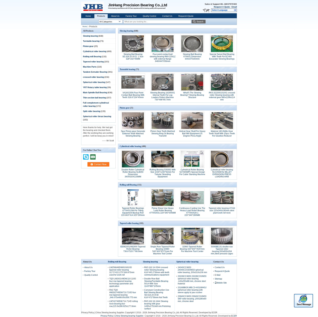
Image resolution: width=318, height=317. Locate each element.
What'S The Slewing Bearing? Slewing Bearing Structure (192, 95)
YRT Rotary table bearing (95, 87)
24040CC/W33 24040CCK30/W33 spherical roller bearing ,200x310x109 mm (192, 270)
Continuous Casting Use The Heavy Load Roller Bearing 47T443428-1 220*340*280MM (192, 211)
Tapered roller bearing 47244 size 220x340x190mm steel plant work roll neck (222, 210)
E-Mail (217, 275)
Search (200, 21)
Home (88, 16)
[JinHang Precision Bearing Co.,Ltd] (235, 10)
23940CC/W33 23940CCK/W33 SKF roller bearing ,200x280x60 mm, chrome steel (192, 298)
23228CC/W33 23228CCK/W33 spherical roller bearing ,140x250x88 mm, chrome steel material (192, 280)
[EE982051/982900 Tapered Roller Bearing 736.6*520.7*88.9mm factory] (133, 236)
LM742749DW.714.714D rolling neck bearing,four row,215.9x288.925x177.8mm (123, 303)
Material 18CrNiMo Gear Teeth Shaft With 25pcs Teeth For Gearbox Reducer (222, 133)
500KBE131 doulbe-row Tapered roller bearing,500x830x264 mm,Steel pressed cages (222, 250)
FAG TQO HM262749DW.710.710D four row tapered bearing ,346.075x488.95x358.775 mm (123, 294)
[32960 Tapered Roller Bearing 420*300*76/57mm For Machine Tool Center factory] (192, 236)
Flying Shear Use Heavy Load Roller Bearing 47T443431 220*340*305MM (162, 210)
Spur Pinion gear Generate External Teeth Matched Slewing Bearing (133, 133)
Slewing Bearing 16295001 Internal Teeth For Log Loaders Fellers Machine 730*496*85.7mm (162, 96)
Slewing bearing (90, 36)
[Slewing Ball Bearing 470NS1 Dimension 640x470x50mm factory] (192, 43)
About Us (115, 16)
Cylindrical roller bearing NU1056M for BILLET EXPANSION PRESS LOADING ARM (222, 173)
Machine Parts (90, 67)
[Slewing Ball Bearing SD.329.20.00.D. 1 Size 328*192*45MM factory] (133, 43)
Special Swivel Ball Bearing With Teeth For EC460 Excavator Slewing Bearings (222, 56)
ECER (214, 312)
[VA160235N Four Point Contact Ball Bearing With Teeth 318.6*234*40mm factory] (133, 82)
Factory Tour (131, 16)
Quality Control (149, 16)
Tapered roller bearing (93, 62)
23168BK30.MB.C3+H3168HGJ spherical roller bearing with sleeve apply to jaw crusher (192, 290)
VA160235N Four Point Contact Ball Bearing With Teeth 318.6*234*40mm (132, 95)
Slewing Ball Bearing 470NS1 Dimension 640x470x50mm (192, 56)
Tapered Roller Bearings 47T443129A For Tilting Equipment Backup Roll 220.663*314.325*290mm (133, 211)
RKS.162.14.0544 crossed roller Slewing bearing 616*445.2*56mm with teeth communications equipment (156, 271)
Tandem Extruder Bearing (95, 72)
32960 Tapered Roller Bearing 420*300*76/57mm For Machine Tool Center (192, 249)
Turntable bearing (91, 41)
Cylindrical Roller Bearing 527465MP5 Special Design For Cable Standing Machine (192, 172)
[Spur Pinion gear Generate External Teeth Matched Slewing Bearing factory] (133, 120)
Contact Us (167, 16)
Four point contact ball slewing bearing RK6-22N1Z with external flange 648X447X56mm (162, 57)
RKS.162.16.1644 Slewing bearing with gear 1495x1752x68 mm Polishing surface (157, 305)
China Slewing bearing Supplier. (110, 312)
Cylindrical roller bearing (94, 51)
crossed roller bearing (93, 77)
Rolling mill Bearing (92, 56)
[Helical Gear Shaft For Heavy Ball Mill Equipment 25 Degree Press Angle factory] (192, 120)
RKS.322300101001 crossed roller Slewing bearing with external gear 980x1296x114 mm (222, 96)
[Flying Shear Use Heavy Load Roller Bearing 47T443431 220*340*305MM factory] (162, 197)
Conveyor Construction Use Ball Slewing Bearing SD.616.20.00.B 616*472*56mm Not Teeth (156, 294)
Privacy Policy (87, 312)
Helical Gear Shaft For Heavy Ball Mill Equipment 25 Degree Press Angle (192, 133)
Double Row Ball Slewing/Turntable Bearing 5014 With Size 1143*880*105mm (156, 282)
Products (101, 16)
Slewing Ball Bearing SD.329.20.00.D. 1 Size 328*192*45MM (132, 56)
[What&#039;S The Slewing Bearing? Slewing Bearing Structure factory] (192, 82)
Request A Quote (222, 7)
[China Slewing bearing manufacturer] (94, 6)
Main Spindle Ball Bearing (95, 92)
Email (234, 7)
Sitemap (218, 279)
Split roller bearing (91, 111)
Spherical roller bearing (94, 82)
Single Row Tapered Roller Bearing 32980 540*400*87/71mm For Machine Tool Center (162, 250)
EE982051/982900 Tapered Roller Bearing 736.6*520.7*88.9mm (132, 249)
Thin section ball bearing (94, 98)
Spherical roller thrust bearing (97, 116)
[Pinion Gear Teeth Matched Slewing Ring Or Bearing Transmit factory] (162, 120)
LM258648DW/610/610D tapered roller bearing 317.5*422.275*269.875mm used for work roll (121, 271)
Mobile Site (222, 283)
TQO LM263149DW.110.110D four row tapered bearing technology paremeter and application (122, 282)
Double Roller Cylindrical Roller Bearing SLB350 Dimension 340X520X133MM (133, 173)
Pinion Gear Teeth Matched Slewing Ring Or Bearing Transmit (162, 133)
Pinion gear (88, 46)
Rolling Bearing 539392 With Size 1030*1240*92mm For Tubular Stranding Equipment (163, 173)
